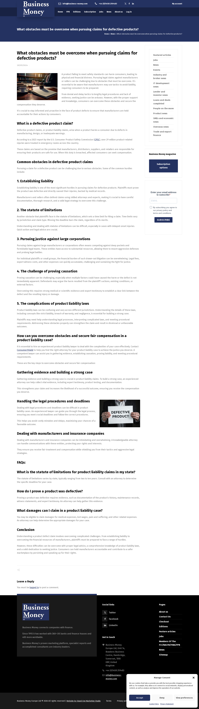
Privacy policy (123, 701)
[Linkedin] (133, 4)
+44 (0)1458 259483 (108, 3)
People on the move (163, 108)
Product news (160, 113)
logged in (34, 587)
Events (156, 70)
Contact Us (165, 616)
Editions (163, 626)
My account (177, 4)
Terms (108, 701)
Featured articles (162, 55)
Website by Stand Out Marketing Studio (84, 701)
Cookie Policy (154, 704)
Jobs (155, 60)
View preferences (184, 698)
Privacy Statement (167, 704)
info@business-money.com (75, 3)
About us (163, 611)
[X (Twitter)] (125, 4)
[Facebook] (129, 4)
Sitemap (163, 654)
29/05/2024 (22, 65)
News (113, 34)
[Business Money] (35, 8)
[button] (193, 677)
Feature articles (167, 631)
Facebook (113, 619)
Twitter (112, 612)
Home (106, 34)
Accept (139, 698)
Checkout (164, 621)
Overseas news (161, 127)
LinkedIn (113, 625)
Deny (162, 698)
